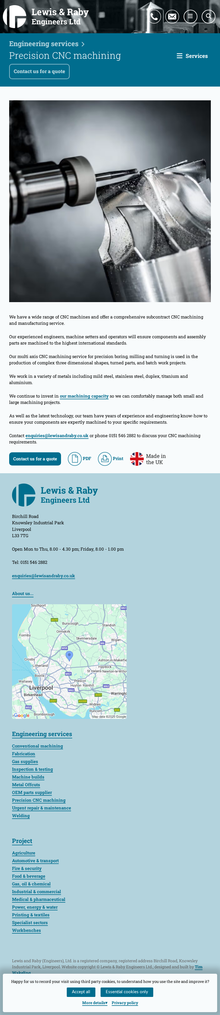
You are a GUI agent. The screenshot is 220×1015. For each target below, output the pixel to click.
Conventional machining (37, 746)
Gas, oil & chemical (31, 884)
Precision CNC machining (39, 800)
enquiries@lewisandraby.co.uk (57, 435)
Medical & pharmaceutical (38, 899)
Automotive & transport (35, 860)
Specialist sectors (30, 922)
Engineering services (43, 43)
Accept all (81, 992)
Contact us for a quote (39, 71)
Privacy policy (125, 1002)
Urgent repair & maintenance (41, 808)
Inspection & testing (32, 769)
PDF (86, 458)
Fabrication (23, 753)
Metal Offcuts (26, 784)
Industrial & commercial (36, 891)
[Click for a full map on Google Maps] (69, 661)
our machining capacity (84, 396)
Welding (21, 815)
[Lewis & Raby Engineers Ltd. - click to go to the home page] (46, 17)
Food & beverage (28, 876)
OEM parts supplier (32, 792)
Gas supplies (25, 761)
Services (197, 55)
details (93, 1002)
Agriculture (23, 853)
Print (117, 458)
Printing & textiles (31, 915)
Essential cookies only (127, 992)
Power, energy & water (35, 907)
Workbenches (26, 930)
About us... (23, 593)
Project (22, 841)
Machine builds (28, 777)
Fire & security (27, 868)
